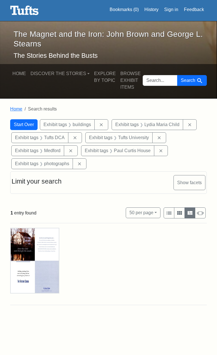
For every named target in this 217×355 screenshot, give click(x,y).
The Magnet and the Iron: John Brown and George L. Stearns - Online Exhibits (24, 10)
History (151, 9)
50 (141, 212)
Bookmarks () (124, 9)
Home (19, 73)
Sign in (171, 9)
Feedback (194, 9)
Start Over (24, 124)
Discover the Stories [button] (58, 73)
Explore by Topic (105, 77)
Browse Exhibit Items (130, 80)
